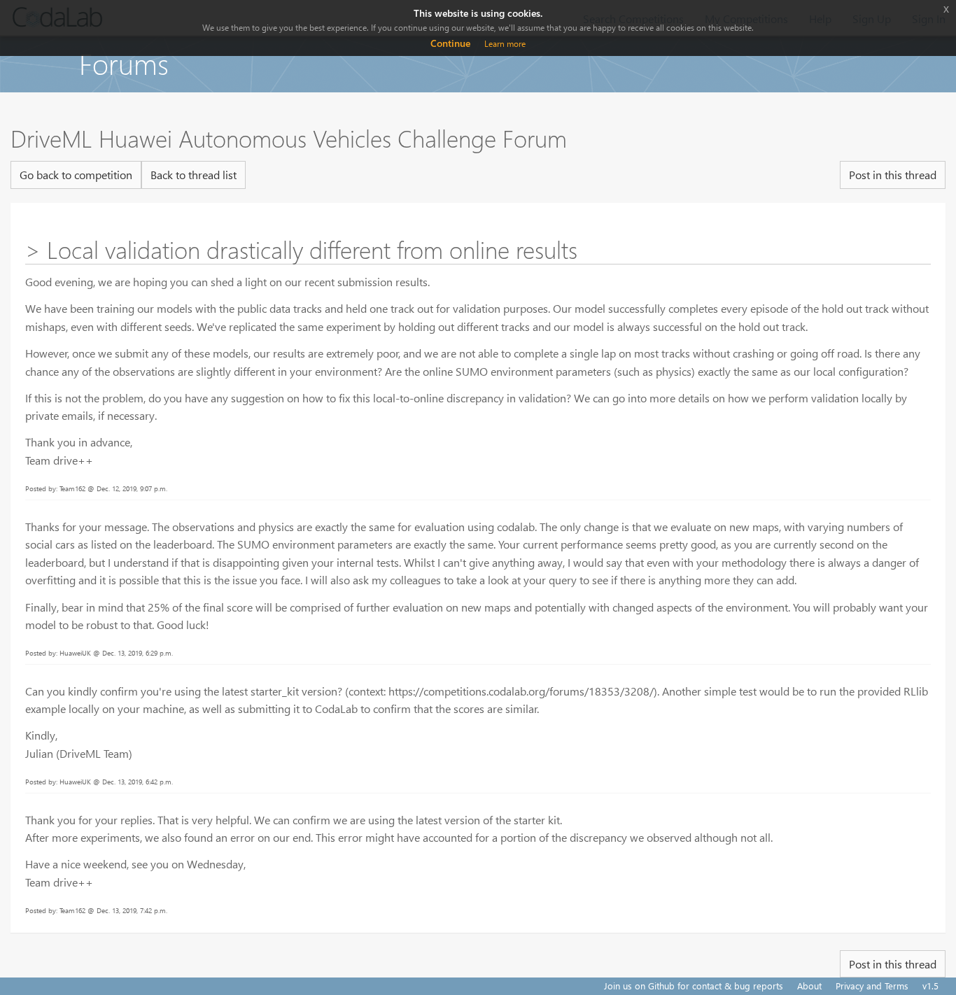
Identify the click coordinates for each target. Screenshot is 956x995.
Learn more (505, 43)
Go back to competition (76, 174)
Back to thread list (193, 174)
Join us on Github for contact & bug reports (693, 986)
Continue (450, 43)
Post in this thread (892, 174)
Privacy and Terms (872, 986)
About (809, 986)
